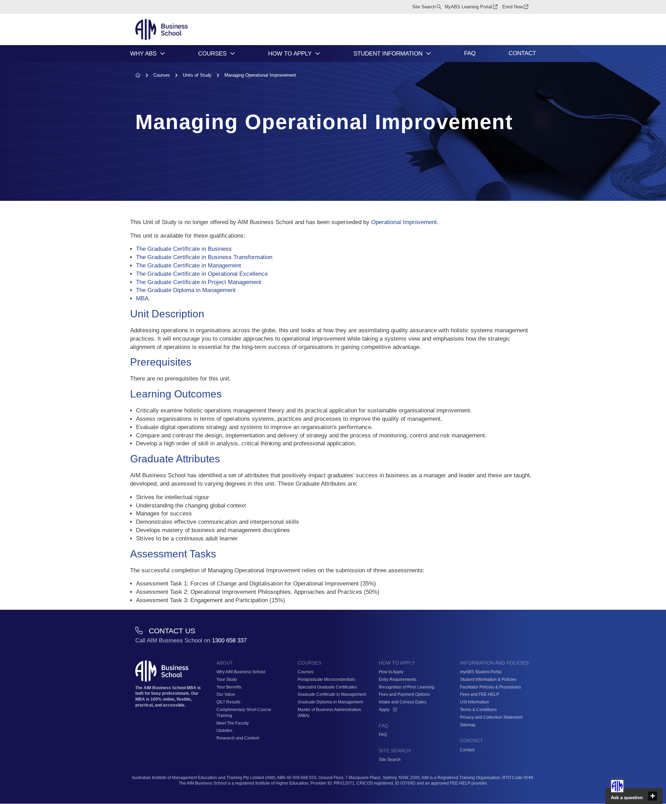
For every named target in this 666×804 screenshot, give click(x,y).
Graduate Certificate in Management (332, 694)
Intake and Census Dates (402, 702)
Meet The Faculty (232, 723)
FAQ (470, 53)
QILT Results (228, 702)
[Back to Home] (161, 30)
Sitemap (468, 724)
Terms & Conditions (478, 709)
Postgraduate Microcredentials (326, 679)
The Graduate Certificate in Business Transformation (204, 257)
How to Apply (289, 53)
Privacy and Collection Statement (491, 717)
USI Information (474, 702)
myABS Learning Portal (468, 6)
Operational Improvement (404, 222)
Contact (522, 53)
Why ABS (143, 53)
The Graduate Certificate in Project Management (198, 282)
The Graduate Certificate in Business (184, 249)
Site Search (424, 6)
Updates (224, 730)
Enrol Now (512, 6)
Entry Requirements (397, 679)
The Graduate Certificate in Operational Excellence (202, 274)
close (652, 796)
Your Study (226, 679)
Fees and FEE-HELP (479, 694)
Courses (212, 53)
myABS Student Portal (481, 671)
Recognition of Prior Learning (406, 687)
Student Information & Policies (488, 679)
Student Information (387, 53)
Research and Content (237, 738)
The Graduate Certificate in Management (188, 265)
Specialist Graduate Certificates (327, 687)
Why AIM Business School (240, 671)
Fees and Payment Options (404, 694)
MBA (142, 298)
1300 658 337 (229, 640)
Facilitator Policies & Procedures (490, 687)
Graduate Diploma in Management (330, 702)
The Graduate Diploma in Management (186, 290)
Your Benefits (228, 687)
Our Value (225, 694)
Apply (384, 709)
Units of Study (198, 75)
